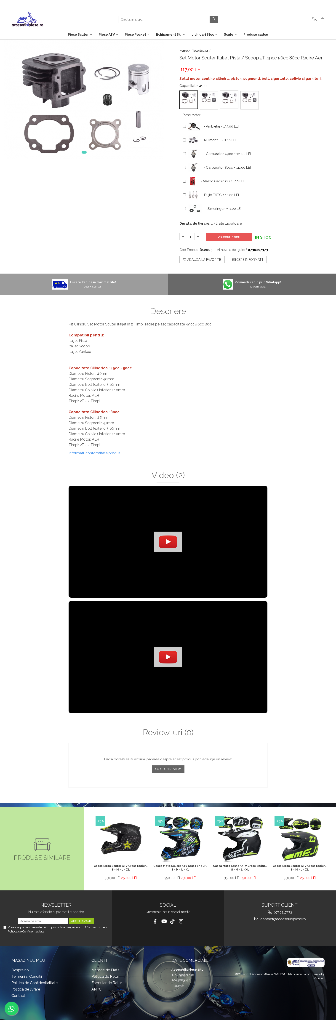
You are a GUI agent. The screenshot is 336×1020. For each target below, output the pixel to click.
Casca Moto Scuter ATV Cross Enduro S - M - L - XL (121, 867)
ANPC (96, 989)
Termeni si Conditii (26, 976)
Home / (185, 50)
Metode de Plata (105, 970)
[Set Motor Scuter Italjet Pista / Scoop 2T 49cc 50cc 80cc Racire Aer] (84, 99)
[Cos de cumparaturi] (322, 19)
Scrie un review (168, 769)
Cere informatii (249, 259)
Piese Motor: (192, 115)
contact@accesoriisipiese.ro (282, 919)
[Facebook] (155, 921)
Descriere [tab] (168, 311)
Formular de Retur (106, 983)
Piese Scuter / (201, 50)
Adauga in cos (229, 236)
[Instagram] (181, 921)
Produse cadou (255, 34)
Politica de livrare (25, 989)
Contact (18, 995)
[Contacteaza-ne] (314, 19)
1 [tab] (84, 152)
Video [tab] (168, 475)
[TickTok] (172, 921)
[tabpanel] (84, 99)
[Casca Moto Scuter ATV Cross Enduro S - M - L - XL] (120, 839)
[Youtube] (164, 921)
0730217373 (282, 912)
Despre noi (20, 970)
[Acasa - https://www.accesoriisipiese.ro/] (34, 19)
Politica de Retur (105, 976)
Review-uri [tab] (168, 732)
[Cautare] (214, 19)
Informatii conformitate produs (94, 453)
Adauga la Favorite (203, 259)
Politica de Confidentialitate (26, 931)
